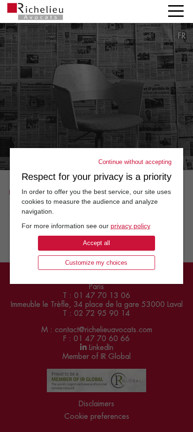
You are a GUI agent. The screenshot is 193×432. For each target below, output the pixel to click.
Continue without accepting (134, 161)
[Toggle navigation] (176, 11)
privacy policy (130, 226)
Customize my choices (96, 262)
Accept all (96, 242)
